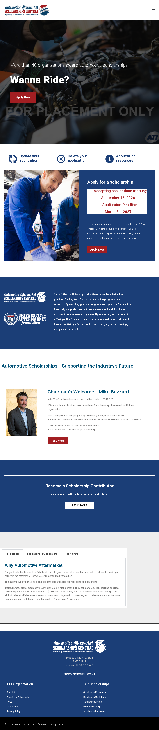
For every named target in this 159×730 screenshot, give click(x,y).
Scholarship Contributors (95, 697)
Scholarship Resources (94, 692)
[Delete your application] (61, 159)
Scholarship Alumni (92, 702)
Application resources (126, 158)
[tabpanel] (64, 582)
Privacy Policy (13, 711)
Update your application (29, 158)
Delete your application (77, 158)
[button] (153, 8)
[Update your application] (13, 159)
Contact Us (12, 706)
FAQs (9, 702)
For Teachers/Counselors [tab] (42, 553)
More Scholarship (91, 706)
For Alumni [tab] (71, 553)
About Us (11, 692)
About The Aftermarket (18, 697)
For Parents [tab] (12, 553)
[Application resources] (109, 159)
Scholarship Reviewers (94, 711)
